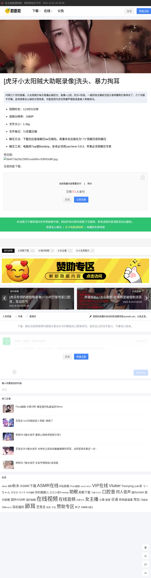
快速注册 (144, 11)
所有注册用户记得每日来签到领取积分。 (38, 3)
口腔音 (108, 491)
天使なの (80, 500)
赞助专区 (65, 506)
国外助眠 (31, 499)
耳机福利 (18, 507)
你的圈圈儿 (42, 492)
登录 (129, 11)
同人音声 (123, 492)
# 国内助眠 (46, 250)
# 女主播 (65, 250)
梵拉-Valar (141, 499)
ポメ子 (22, 492)
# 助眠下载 (26, 250)
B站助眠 (64, 486)
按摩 (107, 499)
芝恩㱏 (41, 507)
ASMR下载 (28, 486)
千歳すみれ (96, 492)
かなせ (14, 492)
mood (82, 486)
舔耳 (30, 506)
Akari (4, 486)
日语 (114, 499)
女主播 (91, 499)
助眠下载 (84, 492)
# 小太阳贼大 (85, 250)
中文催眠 (30, 492)
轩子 (77, 507)
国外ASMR (18, 499)
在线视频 (47, 499)
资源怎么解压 (54, 227)
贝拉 (54, 507)
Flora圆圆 (75, 486)
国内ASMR (137, 492)
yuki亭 (138, 486)
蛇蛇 (48, 507)
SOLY (88, 486)
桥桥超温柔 (126, 499)
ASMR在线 (48, 485)
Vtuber (115, 485)
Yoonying (127, 486)
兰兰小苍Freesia (59, 492)
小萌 (102, 499)
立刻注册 (81, 199)
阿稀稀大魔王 (87, 507)
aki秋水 (13, 486)
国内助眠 (8, 250)
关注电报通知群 (74, 227)
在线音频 (136, 291)
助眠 (73, 491)
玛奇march (7, 507)
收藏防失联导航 (96, 227)
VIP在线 (100, 485)
